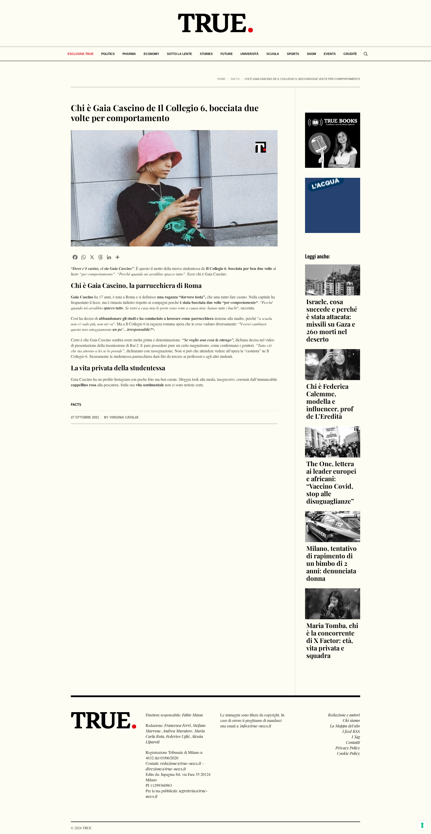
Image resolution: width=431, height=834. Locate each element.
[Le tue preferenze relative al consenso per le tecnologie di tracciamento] (422, 825)
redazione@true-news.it (180, 763)
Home (221, 78)
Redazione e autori (344, 714)
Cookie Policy (348, 753)
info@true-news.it (255, 725)
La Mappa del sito (345, 725)
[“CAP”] (332, 205)
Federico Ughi (178, 736)
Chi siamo (351, 720)
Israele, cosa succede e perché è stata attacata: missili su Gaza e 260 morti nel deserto (331, 320)
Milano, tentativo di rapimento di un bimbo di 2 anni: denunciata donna (331, 563)
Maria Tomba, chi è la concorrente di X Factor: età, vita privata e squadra (332, 640)
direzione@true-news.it (166, 768)
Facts (235, 78)
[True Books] (332, 165)
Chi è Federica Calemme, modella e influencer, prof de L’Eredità (329, 401)
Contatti (353, 742)
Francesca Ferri (177, 725)
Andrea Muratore (177, 730)
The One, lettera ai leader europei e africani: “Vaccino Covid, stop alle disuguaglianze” (331, 482)
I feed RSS (351, 731)
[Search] (365, 53)
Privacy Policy (347, 747)
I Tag (356, 736)
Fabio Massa (192, 714)
